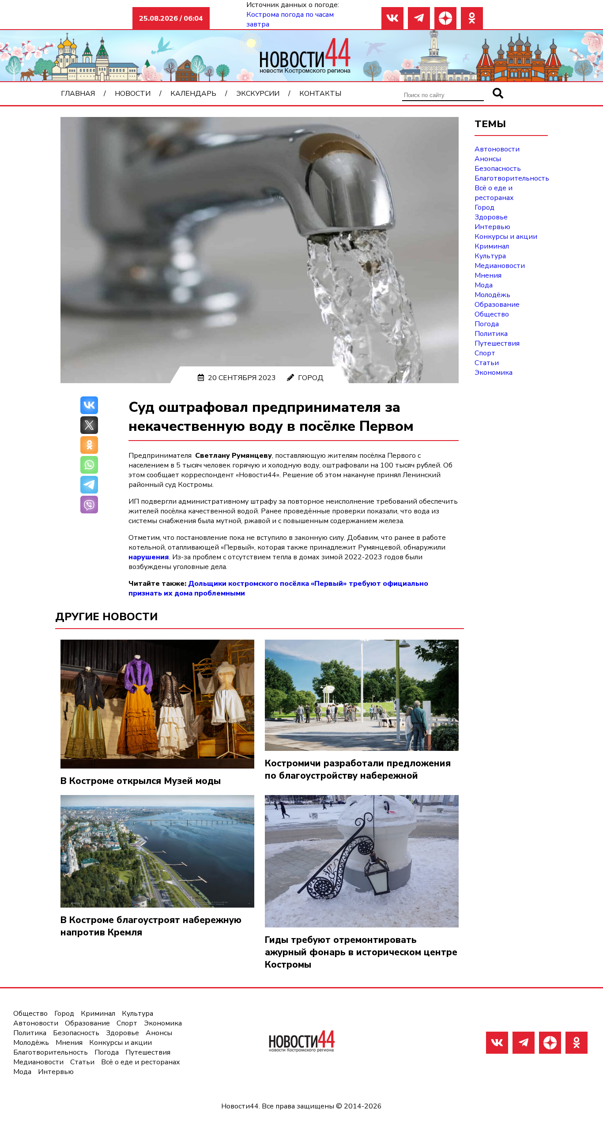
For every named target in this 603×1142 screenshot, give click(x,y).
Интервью (492, 227)
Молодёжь (492, 295)
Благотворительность (512, 178)
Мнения (488, 275)
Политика (491, 334)
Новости (133, 93)
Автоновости (497, 149)
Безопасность (498, 168)
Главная (78, 93)
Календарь (193, 93)
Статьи (487, 363)
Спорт (485, 353)
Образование (497, 304)
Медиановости (500, 266)
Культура (490, 256)
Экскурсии (257, 93)
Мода (484, 285)
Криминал (492, 246)
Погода (487, 324)
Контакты (320, 93)
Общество (492, 314)
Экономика (494, 372)
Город (311, 378)
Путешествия (497, 343)
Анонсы (488, 159)
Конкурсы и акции (506, 236)
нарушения (148, 557)
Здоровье (491, 217)
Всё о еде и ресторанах (494, 193)
